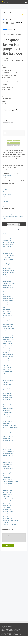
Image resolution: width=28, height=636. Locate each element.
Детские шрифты (7, 246)
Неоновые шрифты (7, 479)
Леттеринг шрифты (7, 501)
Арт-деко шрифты (7, 348)
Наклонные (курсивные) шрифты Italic (12, 264)
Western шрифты (7, 311)
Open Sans (5, 191)
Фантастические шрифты (9, 391)
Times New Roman (7, 199)
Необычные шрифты (7, 261)
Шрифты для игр (7, 399)
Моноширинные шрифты (8, 328)
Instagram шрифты (7, 341)
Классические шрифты (8, 526)
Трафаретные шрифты (8, 287)
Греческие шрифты (7, 315)
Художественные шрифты (9, 291)
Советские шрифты (7, 376)
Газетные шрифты (7, 486)
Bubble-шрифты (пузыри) (9, 451)
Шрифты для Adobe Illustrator (10, 425)
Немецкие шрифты (7, 485)
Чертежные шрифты (7, 322)
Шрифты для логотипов (8, 440)
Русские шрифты (7, 277)
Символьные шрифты (8, 442)
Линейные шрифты (7, 421)
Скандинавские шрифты (8, 498)
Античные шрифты (7, 417)
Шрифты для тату (7, 302)
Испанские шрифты (7, 430)
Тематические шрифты (8, 337)
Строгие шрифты (7, 419)
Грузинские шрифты (7, 500)
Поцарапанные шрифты (8, 272)
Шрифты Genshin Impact (8, 470)
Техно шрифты (6, 332)
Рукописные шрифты (8, 279)
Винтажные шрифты (7, 235)
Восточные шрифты (7, 236)
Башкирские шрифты (8, 455)
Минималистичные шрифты (9, 524)
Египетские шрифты (7, 490)
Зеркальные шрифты (8, 436)
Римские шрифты (7, 369)
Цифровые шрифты (7, 292)
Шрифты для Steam (7, 518)
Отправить (8, 545)
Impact (4, 206)
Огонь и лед (5, 365)
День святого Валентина (8, 350)
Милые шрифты (6, 522)
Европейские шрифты (8, 354)
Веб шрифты (6, 352)
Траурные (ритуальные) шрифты (10, 427)
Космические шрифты (8, 412)
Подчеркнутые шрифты (8, 270)
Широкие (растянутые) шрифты (10, 520)
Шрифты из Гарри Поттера (9, 453)
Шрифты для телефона (8, 475)
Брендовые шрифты (7, 175)
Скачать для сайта (13, 142)
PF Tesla (5, 189)
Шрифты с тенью (7, 406)
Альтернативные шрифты (9, 345)
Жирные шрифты (7, 248)
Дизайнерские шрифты (8, 244)
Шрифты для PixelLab (8, 511)
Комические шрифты (7, 253)
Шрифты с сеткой (7, 404)
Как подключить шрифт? (14, 145)
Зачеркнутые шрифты (8, 464)
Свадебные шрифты (7, 373)
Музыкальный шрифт (8, 445)
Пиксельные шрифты (8, 319)
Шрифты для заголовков (8, 389)
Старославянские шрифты (9, 283)
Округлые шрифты (7, 266)
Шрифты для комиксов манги (9, 395)
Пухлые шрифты (6, 460)
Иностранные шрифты (8, 330)
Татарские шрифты (7, 462)
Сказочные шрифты (7, 281)
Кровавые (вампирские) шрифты (10, 481)
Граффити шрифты (7, 240)
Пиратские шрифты (7, 492)
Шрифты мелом (6, 423)
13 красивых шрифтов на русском (11, 214)
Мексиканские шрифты (8, 363)
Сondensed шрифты (7, 371)
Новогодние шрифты (8, 211)
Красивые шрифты (7, 360)
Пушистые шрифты (7, 458)
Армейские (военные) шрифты (10, 317)
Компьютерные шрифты (8, 255)
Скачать (14, 140)
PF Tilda (5, 186)
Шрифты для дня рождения (9, 388)
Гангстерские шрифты (8, 514)
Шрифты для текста (7, 397)
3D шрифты (5, 305)
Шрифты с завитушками (8, 402)
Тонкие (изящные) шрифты (9, 447)
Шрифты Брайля (7, 466)
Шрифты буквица (7, 296)
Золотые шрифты (7, 488)
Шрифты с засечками (8, 300)
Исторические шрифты (8, 324)
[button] (26, 2)
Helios (4, 204)
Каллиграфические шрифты (9, 320)
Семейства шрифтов (7, 285)
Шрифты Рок (6, 516)
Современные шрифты (8, 378)
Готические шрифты (7, 238)
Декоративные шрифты (8, 242)
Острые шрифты (6, 414)
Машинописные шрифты (8, 259)
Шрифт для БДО (6, 438)
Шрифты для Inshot (7, 513)
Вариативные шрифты (8, 457)
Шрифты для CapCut (7, 505)
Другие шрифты (6, 313)
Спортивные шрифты (8, 444)
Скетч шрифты (6, 374)
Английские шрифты (7, 410)
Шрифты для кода (7, 393)
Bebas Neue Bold (7, 194)
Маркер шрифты (6, 361)
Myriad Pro (5, 201)
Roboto (4, 196)
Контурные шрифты (7, 257)
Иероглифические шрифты (9, 251)
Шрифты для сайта (7, 304)
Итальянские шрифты (8, 468)
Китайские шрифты (7, 494)
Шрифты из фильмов (8, 298)
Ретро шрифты (6, 276)
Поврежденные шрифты (8, 335)
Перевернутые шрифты (8, 434)
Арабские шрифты (7, 347)
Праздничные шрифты (8, 274)
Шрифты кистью (6, 401)
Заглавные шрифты (7, 249)
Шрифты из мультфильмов (9, 339)
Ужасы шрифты (6, 289)
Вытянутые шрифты (7, 472)
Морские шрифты (7, 477)
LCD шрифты (6, 307)
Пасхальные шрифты (8, 429)
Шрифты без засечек (7, 294)
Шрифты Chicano (7, 449)
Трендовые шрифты (7, 432)
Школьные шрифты (7, 386)
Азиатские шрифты (7, 343)
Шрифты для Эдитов (7, 509)
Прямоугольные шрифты (8, 333)
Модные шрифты (7, 507)
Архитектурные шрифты (8, 408)
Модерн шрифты (7, 367)
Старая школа (6, 382)
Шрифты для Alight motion (9, 503)
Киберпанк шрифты (7, 483)
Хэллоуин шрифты (7, 384)
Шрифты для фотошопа (8, 416)
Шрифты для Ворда (7, 473)
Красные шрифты (7, 496)
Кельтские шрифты (7, 358)
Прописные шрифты (7, 268)
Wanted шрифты (6, 309)
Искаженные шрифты (8, 356)
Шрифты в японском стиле (9, 326)
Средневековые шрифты (8, 380)
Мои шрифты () (15, 229)
